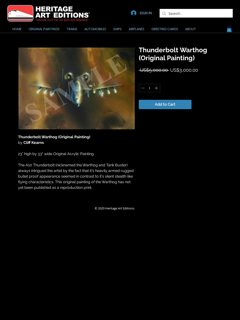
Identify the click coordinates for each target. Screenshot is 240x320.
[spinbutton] (149, 88)
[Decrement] (142, 88)
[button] (229, 29)
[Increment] (157, 88)
